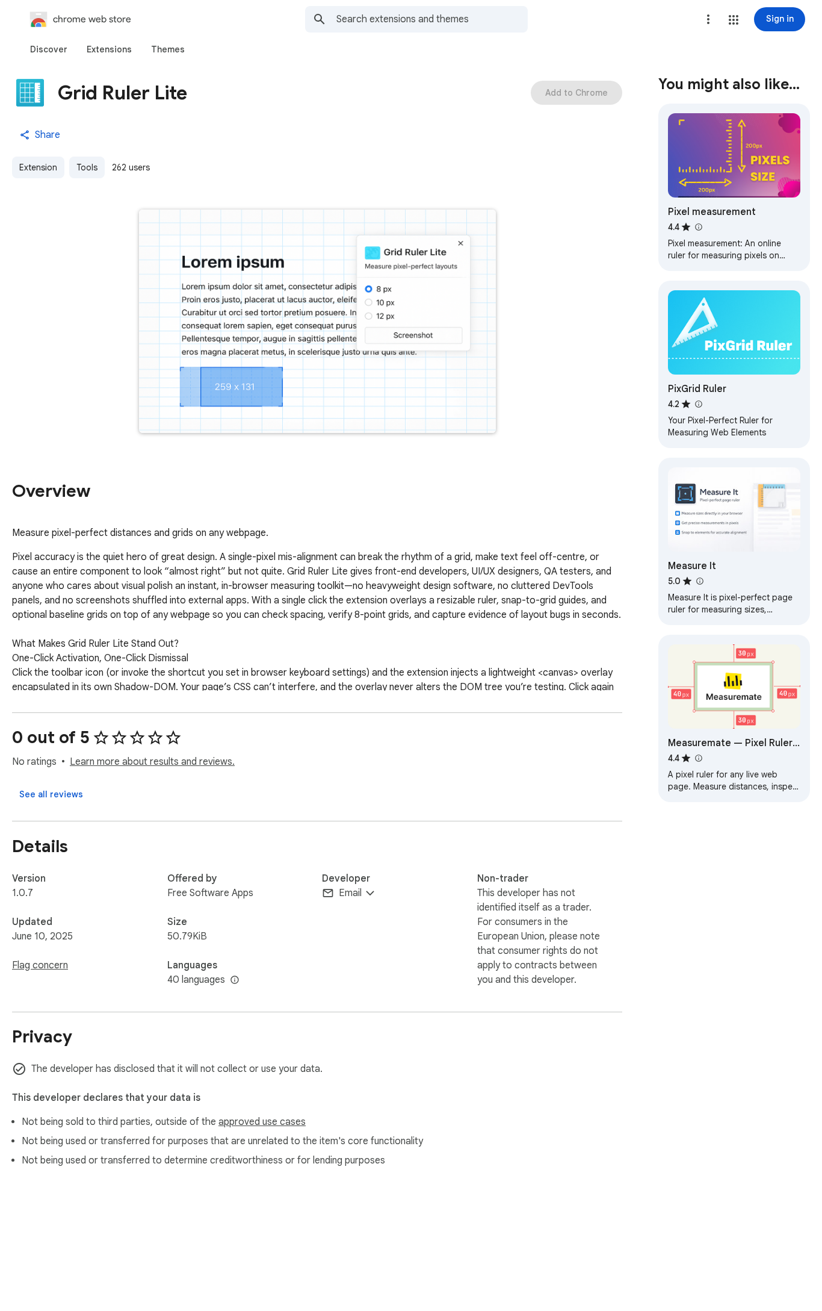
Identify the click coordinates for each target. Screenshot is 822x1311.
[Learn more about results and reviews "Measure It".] (699, 581)
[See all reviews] (51, 794)
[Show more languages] (234, 980)
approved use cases (262, 1122)
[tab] (48, 49)
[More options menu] (708, 19)
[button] (734, 20)
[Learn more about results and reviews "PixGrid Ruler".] (698, 404)
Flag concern (40, 965)
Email (350, 893)
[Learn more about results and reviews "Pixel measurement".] (698, 227)
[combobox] (432, 19)
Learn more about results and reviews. (152, 762)
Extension (38, 167)
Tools (86, 167)
